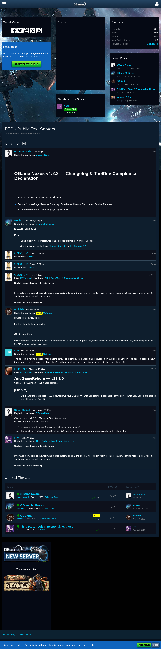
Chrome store (55, 246)
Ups (16, 350)
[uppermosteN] (8, 182)
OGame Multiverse (126, 73)
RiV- (118, 92)
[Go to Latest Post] (128, 495)
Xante (67, 105)
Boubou (120, 76)
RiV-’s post (25, 278)
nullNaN (120, 84)
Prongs (120, 101)
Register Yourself (26, 64)
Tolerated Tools (51, 497)
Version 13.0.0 (124, 97)
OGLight (121, 81)
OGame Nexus (124, 65)
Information (41, 530)
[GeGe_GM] (8, 255)
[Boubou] (8, 233)
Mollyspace (152, 43)
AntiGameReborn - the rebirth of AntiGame (65, 372)
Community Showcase (50, 519)
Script (96, 515)
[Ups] (8, 356)
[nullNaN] (8, 326)
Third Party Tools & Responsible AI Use (136, 89)
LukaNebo (20, 368)
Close (155, 645)
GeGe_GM (21, 253)
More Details (144, 645)
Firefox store (76, 246)
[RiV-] (8, 451)
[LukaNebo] (8, 386)
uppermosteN (122, 68)
